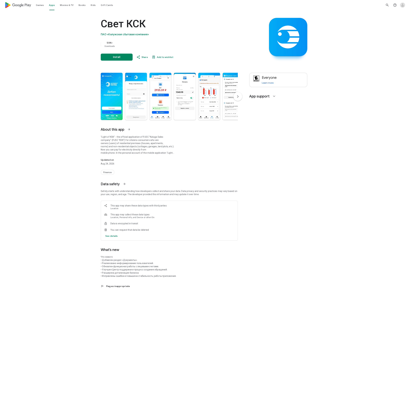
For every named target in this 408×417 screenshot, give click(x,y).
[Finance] (107, 172)
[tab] (39, 5)
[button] (112, 96)
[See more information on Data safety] (124, 184)
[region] (164, 44)
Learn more (267, 82)
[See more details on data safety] (111, 236)
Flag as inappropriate (115, 286)
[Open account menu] (402, 5)
